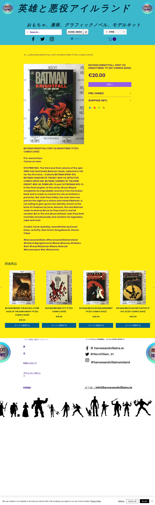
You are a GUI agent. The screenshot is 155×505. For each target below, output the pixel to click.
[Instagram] (52, 39)
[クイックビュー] (22, 287)
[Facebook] (33, 39)
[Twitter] (42, 39)
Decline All (132, 501)
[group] (77, 299)
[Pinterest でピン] (94, 107)
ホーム (26, 54)
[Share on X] (103, 107)
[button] (112, 39)
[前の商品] (1, 287)
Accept (144, 501)
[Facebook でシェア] (90, 107)
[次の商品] (153, 287)
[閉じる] (152, 501)
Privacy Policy (95, 501)
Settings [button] (121, 501)
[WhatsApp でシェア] (99, 107)
